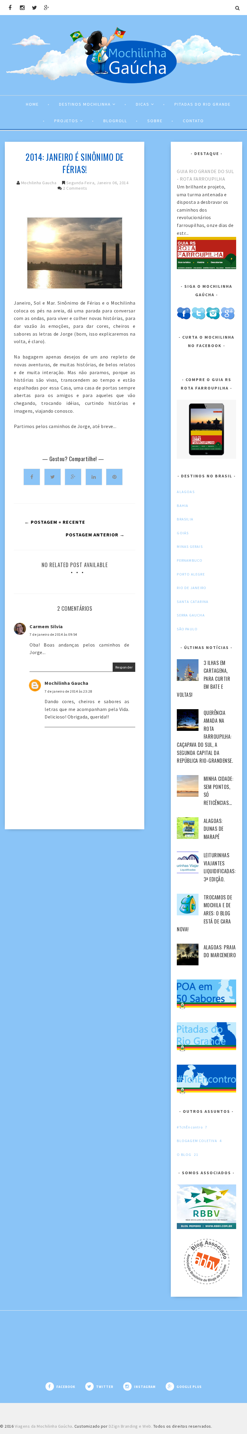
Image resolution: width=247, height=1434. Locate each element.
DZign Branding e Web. (130, 1426)
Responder (124, 667)
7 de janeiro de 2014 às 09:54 (53, 634)
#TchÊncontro (189, 1127)
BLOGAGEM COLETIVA (197, 1140)
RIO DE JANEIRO (191, 587)
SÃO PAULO (187, 629)
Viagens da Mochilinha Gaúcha (43, 1426)
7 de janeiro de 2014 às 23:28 (68, 691)
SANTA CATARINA (192, 601)
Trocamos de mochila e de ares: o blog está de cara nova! (204, 913)
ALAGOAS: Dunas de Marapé (214, 828)
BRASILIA (185, 519)
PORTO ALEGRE (191, 574)
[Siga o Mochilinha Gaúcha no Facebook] (183, 318)
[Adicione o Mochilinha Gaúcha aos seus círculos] (227, 318)
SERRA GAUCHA (191, 615)
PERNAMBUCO (189, 560)
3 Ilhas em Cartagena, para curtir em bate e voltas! (203, 678)
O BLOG (184, 1154)
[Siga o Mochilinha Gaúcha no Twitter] (198, 318)
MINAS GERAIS (189, 546)
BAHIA (182, 505)
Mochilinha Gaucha (39, 182)
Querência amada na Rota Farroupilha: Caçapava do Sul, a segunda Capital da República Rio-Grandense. (205, 737)
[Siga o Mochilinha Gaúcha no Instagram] (213, 318)
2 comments (75, 188)
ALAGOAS (185, 491)
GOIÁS (183, 533)
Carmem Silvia (46, 626)
